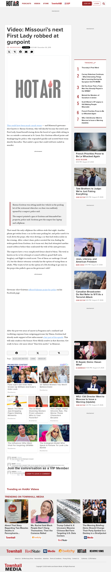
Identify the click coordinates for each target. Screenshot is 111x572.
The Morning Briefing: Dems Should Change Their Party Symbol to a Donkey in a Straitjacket (94, 529)
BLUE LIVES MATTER (20, 359)
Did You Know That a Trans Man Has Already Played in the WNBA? (92, 88)
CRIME (33, 359)
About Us (18, 558)
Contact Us (75, 558)
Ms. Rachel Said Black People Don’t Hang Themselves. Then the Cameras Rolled (42, 529)
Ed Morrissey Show (27, 558)
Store (46, 3)
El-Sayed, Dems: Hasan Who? (88, 363)
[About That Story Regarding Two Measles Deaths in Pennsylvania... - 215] (16, 511)
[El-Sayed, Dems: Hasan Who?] (90, 350)
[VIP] (69, 3)
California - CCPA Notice (88, 558)
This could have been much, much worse (24, 125)
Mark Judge (80, 265)
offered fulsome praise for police (42, 289)
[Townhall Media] (13, 567)
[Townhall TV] (58, 3)
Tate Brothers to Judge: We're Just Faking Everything (88, 191)
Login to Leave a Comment (38, 474)
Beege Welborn (81, 159)
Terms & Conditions (56, 558)
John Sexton (80, 197)
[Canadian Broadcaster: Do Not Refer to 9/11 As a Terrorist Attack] (90, 280)
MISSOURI (42, 359)
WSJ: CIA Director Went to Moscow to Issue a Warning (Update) (92, 120)
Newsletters (38, 558)
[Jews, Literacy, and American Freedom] (90, 247)
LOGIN (96, 3)
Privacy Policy (67, 558)
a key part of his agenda (53, 337)
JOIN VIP (87, 3)
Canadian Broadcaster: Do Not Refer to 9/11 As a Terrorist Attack (89, 294)
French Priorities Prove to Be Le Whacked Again (90, 155)
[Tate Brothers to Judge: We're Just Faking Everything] (90, 177)
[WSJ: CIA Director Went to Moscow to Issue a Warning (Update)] (90, 385)
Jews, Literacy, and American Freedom (86, 260)
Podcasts (26, 3)
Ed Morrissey (14, 47)
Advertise (46, 558)
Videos (37, 3)
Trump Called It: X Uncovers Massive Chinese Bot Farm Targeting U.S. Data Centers (66, 530)
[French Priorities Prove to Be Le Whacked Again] (90, 142)
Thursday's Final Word (90, 68)
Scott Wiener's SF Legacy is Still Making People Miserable (92, 104)
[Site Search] (103, 4)
